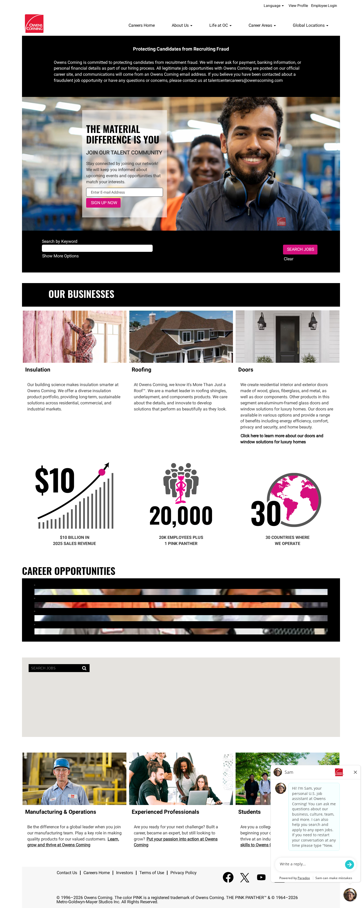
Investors (124, 872)
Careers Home (142, 25)
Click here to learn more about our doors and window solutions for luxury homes (281, 438)
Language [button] (272, 5)
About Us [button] (181, 25)
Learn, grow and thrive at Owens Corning (73, 842)
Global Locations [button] (309, 25)
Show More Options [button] (60, 255)
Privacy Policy (183, 872)
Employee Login (324, 5)
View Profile (298, 5)
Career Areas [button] (261, 25)
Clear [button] (288, 258)
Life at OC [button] (219, 25)
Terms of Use (151, 872)
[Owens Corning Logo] (34, 23)
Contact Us (67, 872)
